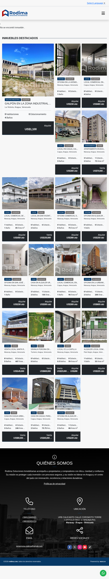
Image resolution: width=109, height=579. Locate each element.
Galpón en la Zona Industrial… (28, 103)
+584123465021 (29, 517)
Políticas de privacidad (54, 484)
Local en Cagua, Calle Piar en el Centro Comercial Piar (67, 149)
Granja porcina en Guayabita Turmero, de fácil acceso (41, 349)
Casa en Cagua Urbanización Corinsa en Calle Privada (14, 416)
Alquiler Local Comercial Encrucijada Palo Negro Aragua (94, 349)
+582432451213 (29, 521)
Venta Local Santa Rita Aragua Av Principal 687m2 (14, 349)
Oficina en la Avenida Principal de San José (67, 82)
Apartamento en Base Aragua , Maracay (94, 149)
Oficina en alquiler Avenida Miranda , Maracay (67, 416)
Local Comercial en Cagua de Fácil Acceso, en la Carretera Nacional (94, 82)
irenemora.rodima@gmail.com (29, 546)
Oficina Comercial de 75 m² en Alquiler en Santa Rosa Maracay (67, 216)
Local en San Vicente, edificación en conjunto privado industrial (41, 216)
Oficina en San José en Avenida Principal (14, 282)
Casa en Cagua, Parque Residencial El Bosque (41, 416)
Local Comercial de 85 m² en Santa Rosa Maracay (14, 216)
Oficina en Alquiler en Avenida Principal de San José (94, 216)
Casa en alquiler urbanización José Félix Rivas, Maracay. (41, 282)
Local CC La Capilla (66, 349)
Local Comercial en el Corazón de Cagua (67, 282)
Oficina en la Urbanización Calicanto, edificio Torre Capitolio (94, 282)
